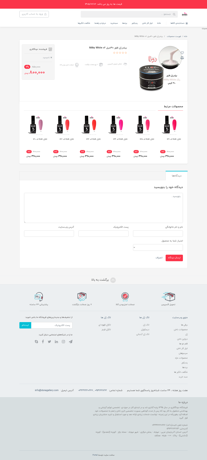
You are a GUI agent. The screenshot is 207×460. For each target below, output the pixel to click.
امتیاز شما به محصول (172, 241)
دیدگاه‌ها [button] (176, 176)
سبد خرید (183, 376)
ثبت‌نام (25, 325)
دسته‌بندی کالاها (178, 23)
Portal (95, 455)
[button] (125, 53)
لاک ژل (146, 324)
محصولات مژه (181, 358)
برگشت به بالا (100, 280)
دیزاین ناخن (182, 339)
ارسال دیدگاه (174, 257)
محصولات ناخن (181, 329)
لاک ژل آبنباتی (142, 334)
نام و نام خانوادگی (174, 227)
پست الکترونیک (121, 227)
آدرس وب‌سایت (66, 227)
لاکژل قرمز (106, 329)
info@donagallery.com (46, 390)
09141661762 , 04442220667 (92, 390)
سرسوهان (183, 353)
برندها (124, 23)
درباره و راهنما (100, 23)
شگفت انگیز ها (181, 372)
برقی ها (184, 324)
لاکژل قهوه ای (104, 324)
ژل (186, 334)
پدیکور (135, 23)
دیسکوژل (145, 329)
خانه (159, 23)
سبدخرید (114, 23)
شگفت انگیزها (84, 23)
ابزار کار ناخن (147, 23)
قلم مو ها (183, 343)
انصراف (159, 257)
